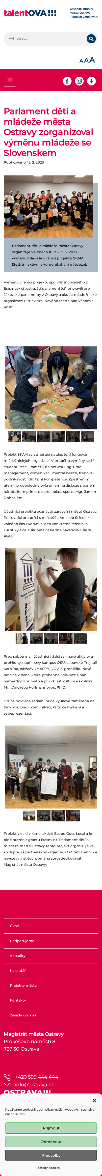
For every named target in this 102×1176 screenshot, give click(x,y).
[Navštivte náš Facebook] (67, 80)
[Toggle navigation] (10, 80)
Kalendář (18, 970)
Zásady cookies (48, 1168)
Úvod (14, 926)
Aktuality (18, 955)
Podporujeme (22, 941)
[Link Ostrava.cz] (27, 1092)
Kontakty (18, 1000)
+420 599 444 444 (36, 1077)
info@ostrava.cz (34, 1085)
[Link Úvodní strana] (51, 13)
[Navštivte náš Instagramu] (79, 80)
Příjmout (51, 1128)
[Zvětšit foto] (48, 206)
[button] (94, 1099)
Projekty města (23, 985)
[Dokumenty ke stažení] (91, 80)
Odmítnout (51, 1141)
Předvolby (51, 1155)
